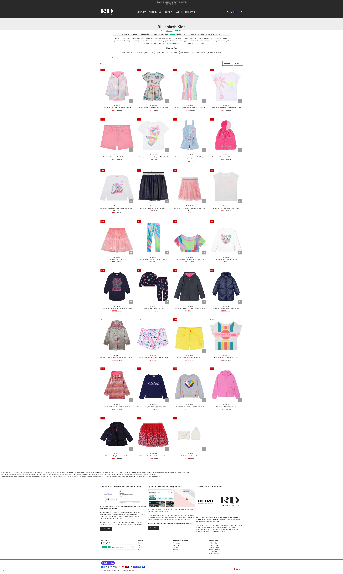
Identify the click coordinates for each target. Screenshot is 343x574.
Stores (140, 543)
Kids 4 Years (149, 52)
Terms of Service (214, 549)
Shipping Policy (214, 547)
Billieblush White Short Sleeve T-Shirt (226, 208)
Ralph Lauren (137, 524)
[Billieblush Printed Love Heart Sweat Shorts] (153, 336)
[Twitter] (110, 543)
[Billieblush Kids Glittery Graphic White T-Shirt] (226, 86)
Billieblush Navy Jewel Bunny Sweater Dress (117, 308)
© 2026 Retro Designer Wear (110, 570)
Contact (140, 547)
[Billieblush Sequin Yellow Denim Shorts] (190, 336)
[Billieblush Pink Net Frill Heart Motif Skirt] (153, 434)
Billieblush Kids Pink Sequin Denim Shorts (117, 157)
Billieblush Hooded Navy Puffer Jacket (226, 308)
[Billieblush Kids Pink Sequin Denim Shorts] (117, 135)
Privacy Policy (213, 545)
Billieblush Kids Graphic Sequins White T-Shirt (153, 157)
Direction (154, 528)
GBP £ (238, 12)
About (140, 545)
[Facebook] (101, 543)
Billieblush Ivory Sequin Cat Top (226, 259)
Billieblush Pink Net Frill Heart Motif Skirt (153, 456)
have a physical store (166, 509)
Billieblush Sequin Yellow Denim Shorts (190, 357)
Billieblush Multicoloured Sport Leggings (153, 259)
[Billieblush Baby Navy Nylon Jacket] (117, 434)
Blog (139, 549)
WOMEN (171, 4)
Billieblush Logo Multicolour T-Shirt (226, 357)
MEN (166, 4)
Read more (105, 529)
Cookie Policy (213, 543)
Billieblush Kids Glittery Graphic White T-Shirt (226, 108)
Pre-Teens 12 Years (214, 52)
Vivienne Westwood (123, 524)
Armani (109, 524)
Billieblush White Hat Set (189, 456)
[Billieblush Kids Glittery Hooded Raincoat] (117, 86)
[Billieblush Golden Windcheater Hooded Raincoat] (117, 336)
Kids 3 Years (138, 52)
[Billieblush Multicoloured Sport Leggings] (153, 237)
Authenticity (213, 551)
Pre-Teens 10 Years (198, 52)
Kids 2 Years (126, 52)
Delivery (176, 545)
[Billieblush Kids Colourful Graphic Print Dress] (153, 86)
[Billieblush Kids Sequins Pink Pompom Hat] (226, 135)
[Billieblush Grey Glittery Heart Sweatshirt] (190, 385)
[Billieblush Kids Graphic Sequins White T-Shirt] (153, 135)
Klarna (175, 549)
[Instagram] (104, 543)
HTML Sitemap (214, 554)
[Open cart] (241, 12)
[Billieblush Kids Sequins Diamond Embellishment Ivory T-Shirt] (117, 186)
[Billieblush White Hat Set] (190, 434)
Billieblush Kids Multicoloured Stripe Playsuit (189, 108)
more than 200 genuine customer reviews (114, 518)
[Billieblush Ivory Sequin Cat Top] (226, 237)
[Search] (228, 12)
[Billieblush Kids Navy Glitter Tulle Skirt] (153, 186)
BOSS (114, 524)
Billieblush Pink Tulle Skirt (117, 259)
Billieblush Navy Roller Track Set (153, 308)
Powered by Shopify (127, 570)
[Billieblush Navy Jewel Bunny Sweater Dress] (117, 286)
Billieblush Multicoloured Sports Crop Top (190, 259)
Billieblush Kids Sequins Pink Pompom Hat (226, 157)
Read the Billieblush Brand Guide (210, 34)
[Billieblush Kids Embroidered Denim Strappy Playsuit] (190, 135)
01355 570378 (146, 34)
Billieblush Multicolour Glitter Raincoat (117, 407)
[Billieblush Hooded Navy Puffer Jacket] (226, 286)
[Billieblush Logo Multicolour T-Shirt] (226, 336)
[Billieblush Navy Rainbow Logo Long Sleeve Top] (153, 385)
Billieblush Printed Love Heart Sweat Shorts (153, 357)
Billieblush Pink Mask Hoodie (226, 407)
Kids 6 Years (173, 52)
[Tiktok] (107, 543)
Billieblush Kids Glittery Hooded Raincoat (117, 108)
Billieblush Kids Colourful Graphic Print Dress (153, 108)
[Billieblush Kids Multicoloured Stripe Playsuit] (190, 86)
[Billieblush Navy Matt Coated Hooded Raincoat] (190, 286)
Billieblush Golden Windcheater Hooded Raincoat (117, 357)
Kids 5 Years (161, 52)
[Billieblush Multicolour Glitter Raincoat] (117, 385)
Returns (176, 547)
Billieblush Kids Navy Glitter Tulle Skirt (153, 208)
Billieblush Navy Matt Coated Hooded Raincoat (189, 308)
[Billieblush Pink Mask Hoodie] (226, 385)
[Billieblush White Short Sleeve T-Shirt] (226, 186)
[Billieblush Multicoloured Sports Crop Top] (190, 237)
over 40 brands (139, 522)
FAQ (174, 551)
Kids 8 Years (184, 52)
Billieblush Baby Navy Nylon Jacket (117, 456)
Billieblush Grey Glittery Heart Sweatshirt (190, 407)
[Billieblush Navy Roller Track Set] (153, 286)
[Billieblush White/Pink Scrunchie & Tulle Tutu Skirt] (190, 186)
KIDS (176, 4)
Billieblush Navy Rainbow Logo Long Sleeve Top (153, 407)
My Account (177, 543)
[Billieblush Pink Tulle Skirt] (117, 237)
